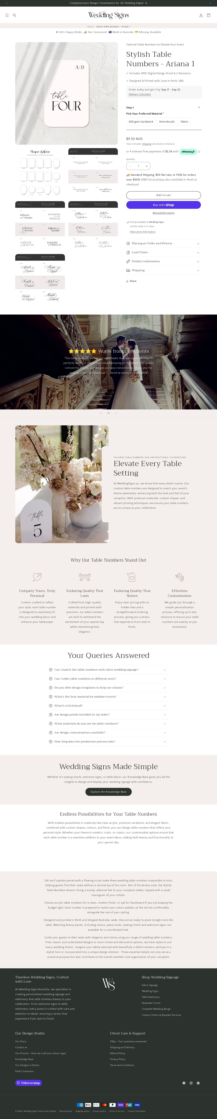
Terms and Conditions (122, 1065)
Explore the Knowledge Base (109, 791)
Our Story (20, 1041)
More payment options (164, 213)
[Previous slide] (101, 413)
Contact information (136, 1111)
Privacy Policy (117, 1059)
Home (90, 26)
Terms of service (116, 1111)
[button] (7, 15)
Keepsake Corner (151, 1003)
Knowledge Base (24, 1059)
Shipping (146, 144)
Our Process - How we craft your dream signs (40, 1053)
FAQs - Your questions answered (128, 1041)
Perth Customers (24, 1071)
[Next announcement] (210, 3)
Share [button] (133, 281)
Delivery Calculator (140, 94)
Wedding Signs (150, 991)
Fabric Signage (150, 985)
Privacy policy (99, 1111)
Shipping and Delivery (122, 1047)
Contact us (21, 1047)
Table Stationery (151, 997)
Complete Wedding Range (156, 1009)
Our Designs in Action (27, 1065)
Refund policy (66, 1111)
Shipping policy (83, 1111)
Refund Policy (117, 1053)
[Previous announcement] (6, 3)
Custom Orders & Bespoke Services (161, 1015)
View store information (142, 232)
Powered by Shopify (47, 1111)
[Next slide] (116, 413)
